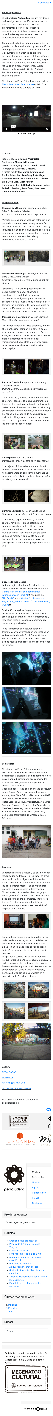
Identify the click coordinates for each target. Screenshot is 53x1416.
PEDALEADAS (9, 1072)
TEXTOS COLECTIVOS (13, 1083)
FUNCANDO (8, 598)
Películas (12, 1304)
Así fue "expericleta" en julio (23, 1266)
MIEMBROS (7, 1077)
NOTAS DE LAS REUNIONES (16, 1088)
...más (10, 1311)
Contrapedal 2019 (18, 1250)
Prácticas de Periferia (20, 1263)
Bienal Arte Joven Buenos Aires (18, 84)
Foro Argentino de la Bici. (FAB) (25, 1253)
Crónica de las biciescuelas (23, 1240)
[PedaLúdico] (14, 1178)
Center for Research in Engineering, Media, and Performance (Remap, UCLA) (26, 601)
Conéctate (44, 2)
